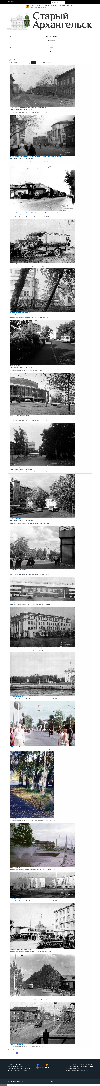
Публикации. (27, 1068)
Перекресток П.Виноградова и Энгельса (20, 312)
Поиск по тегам (84, 1070)
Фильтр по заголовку (13, 62)
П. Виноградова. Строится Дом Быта (19, 569)
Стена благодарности (82, 1066)
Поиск (33, 63)
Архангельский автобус (15, 263)
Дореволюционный (51, 36)
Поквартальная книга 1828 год (15, 1068)
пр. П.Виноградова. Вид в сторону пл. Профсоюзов (22, 746)
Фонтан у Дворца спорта (16, 867)
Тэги (51, 51)
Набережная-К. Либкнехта (16, 696)
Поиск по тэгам (11, 1064)
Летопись (18, 1064)
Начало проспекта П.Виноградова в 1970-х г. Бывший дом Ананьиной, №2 (28, 107)
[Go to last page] (40, 1053)
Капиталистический (51, 44)
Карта (51, 55)
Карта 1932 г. (23, 1066)
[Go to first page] (9, 1053)
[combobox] (58, 2)
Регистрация (10, 1070)
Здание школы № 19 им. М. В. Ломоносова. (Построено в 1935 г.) (26, 648)
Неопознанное (74, 1064)
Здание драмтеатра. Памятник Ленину (19, 415)
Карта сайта (69, 1068)
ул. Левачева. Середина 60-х (17, 997)
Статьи (67, 1064)
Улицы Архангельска (71, 1066)
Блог (51, 47)
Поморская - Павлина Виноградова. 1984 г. (20, 949)
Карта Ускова (26, 1064)
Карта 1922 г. (26, 1070)
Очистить (39, 63)
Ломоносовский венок (12, 1066)
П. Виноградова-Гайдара (16, 818)
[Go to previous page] (12, 1053)
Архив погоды (76, 1068)
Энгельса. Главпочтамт (15, 518)
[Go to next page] (37, 1053)
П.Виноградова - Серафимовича (18, 467)
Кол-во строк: (46, 62)
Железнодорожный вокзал (16, 602)
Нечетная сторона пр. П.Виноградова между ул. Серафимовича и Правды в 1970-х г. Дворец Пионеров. (35, 156)
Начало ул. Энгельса (15, 365)
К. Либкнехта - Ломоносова (16, 1044)
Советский (51, 40)
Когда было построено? (86, 1064)
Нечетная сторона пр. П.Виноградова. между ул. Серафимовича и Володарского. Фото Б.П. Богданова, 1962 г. (37, 212)
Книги (91, 1066)
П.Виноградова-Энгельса (16, 898)
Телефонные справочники (72, 1070)
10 (34, 1053)
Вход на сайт (11, 1)
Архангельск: (51, 33)
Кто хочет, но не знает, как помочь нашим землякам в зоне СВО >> (52, 5)
